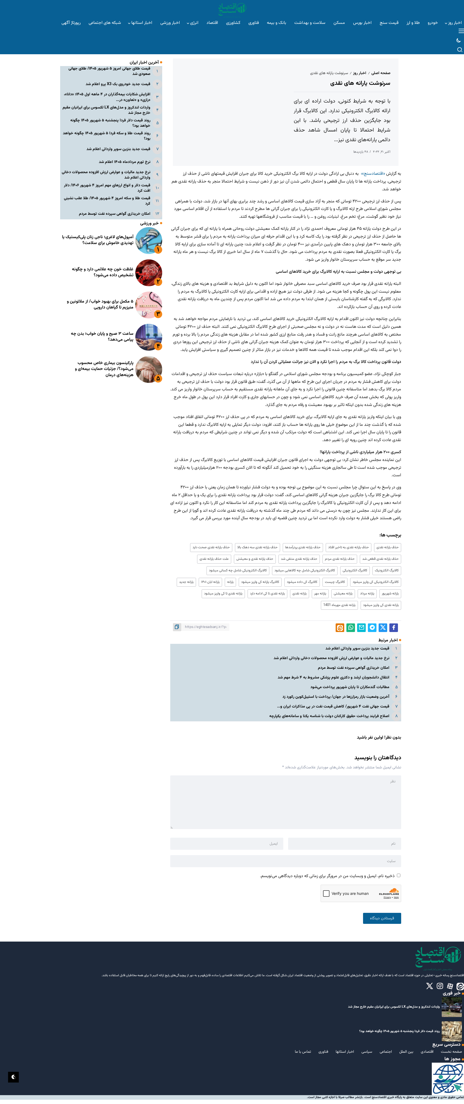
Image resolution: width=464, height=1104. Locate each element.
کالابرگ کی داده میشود (302, 582)
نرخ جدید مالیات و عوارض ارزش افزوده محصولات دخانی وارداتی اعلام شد (331, 658)
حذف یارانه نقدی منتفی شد (299, 559)
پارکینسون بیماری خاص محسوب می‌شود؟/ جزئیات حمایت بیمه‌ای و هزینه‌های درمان (104, 369)
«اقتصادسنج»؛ (373, 173)
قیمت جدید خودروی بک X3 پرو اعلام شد (118, 84)
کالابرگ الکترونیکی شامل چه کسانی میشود (238, 570)
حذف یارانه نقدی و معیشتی (254, 559)
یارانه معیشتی (343, 593)
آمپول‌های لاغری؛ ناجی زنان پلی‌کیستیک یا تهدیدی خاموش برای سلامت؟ (97, 240)
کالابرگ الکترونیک (387, 570)
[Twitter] (429, 986)
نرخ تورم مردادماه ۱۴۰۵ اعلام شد (124, 162)
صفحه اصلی (380, 73)
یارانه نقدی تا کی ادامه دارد (267, 593)
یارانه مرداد (367, 593)
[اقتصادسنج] (232, 9)
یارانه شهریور (390, 593)
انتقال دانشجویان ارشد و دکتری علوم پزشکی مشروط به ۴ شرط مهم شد (333, 677)
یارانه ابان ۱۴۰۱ (210, 582)
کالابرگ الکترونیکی (355, 570)
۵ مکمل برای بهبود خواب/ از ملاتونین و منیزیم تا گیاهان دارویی (100, 305)
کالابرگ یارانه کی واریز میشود (260, 582)
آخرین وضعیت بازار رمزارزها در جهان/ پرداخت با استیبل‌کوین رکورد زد (335, 697)
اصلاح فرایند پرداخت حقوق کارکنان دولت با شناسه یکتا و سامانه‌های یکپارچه (329, 716)
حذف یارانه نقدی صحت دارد (211, 547)
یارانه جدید (186, 582)
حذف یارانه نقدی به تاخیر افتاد (348, 547)
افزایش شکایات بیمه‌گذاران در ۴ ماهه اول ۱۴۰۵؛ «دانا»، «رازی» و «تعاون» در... (107, 97)
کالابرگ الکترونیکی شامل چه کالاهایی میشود (304, 570)
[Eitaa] (460, 986)
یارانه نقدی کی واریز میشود (381, 605)
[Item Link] (148, 240)
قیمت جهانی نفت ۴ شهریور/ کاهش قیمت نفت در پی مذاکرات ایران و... (333, 706)
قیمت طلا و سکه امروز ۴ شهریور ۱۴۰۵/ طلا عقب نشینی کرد (107, 201)
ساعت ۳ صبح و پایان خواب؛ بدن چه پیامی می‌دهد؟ (102, 337)
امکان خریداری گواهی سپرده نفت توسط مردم (353, 668)
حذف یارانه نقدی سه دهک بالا (257, 547)
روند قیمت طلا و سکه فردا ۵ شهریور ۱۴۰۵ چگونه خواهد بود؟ (106, 136)
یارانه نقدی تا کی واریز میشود (223, 593)
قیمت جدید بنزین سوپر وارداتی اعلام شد (357, 648)
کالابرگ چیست (335, 582)
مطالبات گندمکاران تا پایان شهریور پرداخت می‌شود (349, 687)
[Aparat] (450, 986)
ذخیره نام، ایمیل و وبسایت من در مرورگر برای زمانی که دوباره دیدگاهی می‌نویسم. (327, 876)
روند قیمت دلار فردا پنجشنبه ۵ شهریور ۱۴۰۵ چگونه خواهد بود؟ (110, 123)
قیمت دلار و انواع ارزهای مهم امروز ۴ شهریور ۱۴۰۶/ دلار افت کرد (107, 188)
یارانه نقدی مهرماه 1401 (339, 605)
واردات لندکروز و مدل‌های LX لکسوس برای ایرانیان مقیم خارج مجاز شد (106, 110)
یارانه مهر (320, 593)
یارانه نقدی (299, 593)
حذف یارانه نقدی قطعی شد (380, 559)
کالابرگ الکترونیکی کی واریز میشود (376, 582)
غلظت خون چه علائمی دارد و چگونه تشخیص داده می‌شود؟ (102, 272)
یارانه (230, 582)
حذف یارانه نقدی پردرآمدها (303, 547)
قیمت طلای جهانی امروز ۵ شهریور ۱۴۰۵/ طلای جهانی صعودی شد (109, 71)
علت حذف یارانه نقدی (214, 559)
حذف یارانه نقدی (387, 547)
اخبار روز (359, 73)
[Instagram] (440, 986)
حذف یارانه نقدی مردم (340, 559)
